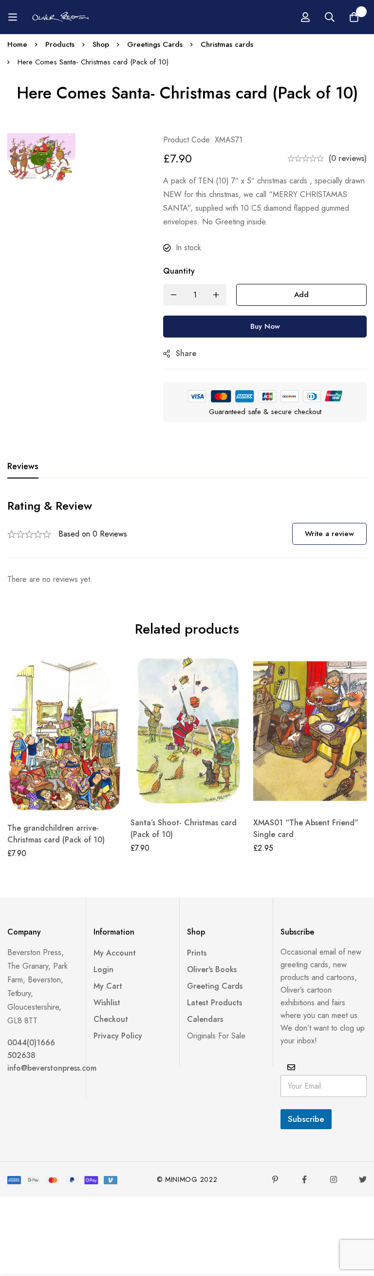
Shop (101, 44)
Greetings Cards (155, 44)
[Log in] (305, 17)
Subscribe (306, 1119)
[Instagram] (333, 1179)
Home (17, 44)
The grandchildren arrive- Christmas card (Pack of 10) (56, 833)
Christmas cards (227, 44)
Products (60, 44)
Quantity (179, 271)
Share (186, 353)
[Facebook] (304, 1179)
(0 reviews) (348, 158)
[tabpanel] (187, 542)
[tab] (22, 467)
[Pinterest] (275, 1179)
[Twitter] (363, 1179)
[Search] (330, 17)
